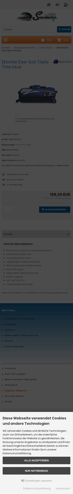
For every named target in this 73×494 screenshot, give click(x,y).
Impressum (63, 488)
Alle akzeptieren (36, 460)
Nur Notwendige (36, 470)
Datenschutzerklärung (37, 488)
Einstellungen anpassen (38, 480)
